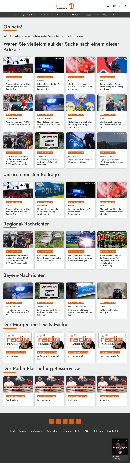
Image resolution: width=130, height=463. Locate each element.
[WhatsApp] (5, 6)
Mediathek (76, 14)
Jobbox (89, 14)
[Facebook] (10, 6)
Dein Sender (61, 14)
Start (15, 14)
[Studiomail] (18, 6)
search (125, 6)
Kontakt (113, 14)
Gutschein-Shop (101, 14)
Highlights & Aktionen (29, 14)
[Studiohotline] (22, 6)
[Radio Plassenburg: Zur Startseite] (65, 6)
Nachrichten (45, 14)
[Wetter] (119, 6)
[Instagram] (14, 6)
